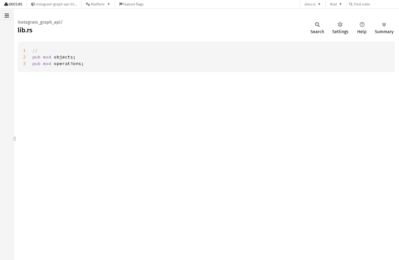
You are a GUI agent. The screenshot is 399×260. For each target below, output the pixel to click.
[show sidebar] (6, 15)
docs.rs (310, 4)
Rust (333, 4)
